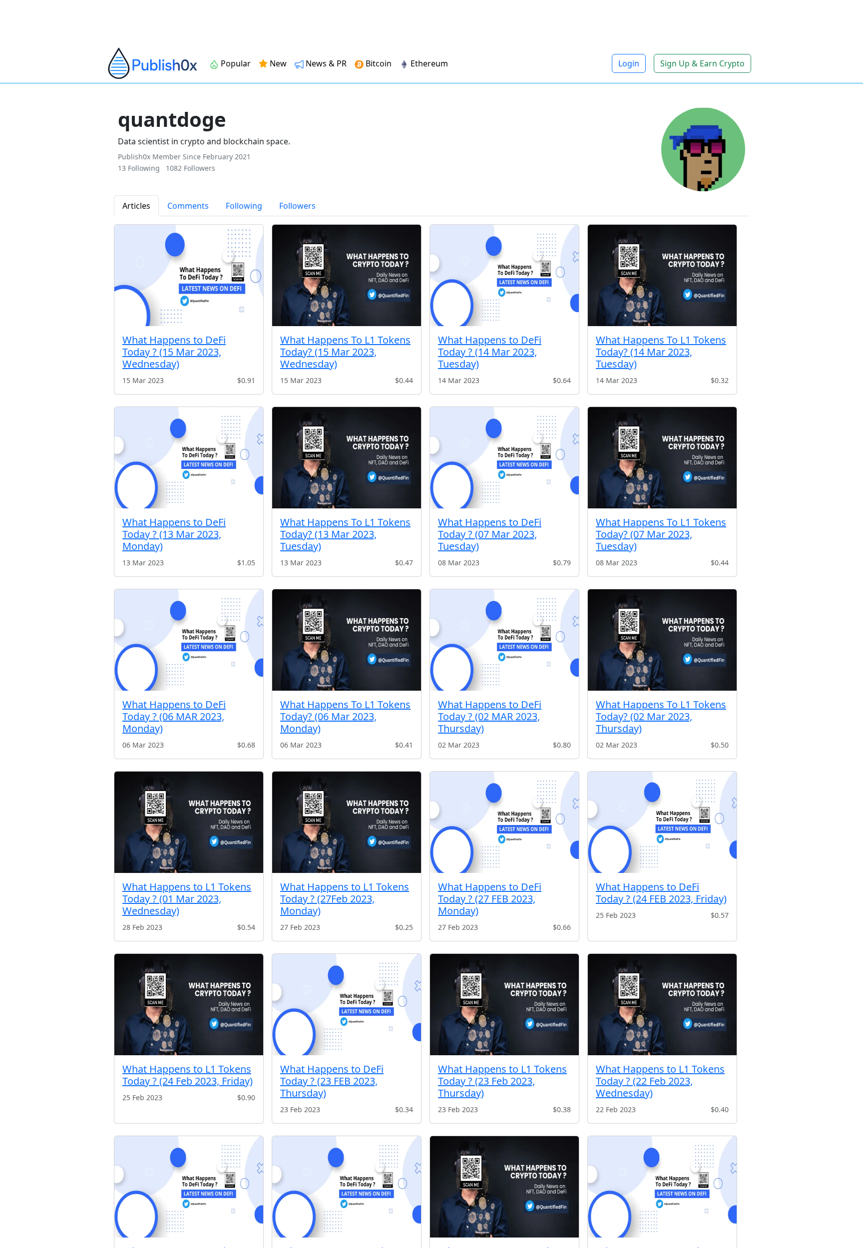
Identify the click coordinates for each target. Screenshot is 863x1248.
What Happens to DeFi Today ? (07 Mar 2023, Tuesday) (489, 534)
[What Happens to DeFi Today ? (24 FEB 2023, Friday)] (662, 822)
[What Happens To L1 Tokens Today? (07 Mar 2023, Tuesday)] (662, 457)
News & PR (325, 63)
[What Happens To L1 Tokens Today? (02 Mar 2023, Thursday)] (662, 640)
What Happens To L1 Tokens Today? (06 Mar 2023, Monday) (345, 716)
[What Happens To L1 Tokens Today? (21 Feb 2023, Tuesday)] (504, 1187)
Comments (188, 205)
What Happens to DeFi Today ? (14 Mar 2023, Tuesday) (489, 352)
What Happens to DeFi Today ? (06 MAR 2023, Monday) (174, 716)
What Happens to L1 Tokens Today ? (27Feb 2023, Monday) (344, 898)
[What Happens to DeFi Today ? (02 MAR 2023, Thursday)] (504, 640)
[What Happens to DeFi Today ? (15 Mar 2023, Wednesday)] (188, 275)
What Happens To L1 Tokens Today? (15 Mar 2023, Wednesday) (345, 352)
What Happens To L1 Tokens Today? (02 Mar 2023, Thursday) (661, 716)
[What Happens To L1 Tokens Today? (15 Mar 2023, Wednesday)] (346, 275)
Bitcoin (378, 63)
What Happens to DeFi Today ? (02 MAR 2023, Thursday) (489, 716)
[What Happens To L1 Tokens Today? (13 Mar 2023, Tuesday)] (346, 457)
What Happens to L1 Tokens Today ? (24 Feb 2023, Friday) (187, 1075)
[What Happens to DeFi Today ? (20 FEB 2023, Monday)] (662, 1187)
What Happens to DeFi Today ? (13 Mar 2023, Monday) (174, 534)
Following (244, 205)
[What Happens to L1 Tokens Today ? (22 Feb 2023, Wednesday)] (662, 1004)
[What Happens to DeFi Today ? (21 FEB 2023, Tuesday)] (346, 1187)
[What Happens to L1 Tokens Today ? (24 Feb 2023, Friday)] (188, 1004)
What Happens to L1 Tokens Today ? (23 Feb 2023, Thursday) (502, 1081)
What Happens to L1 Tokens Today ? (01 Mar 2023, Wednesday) (186, 898)
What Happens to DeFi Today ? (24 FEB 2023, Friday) (661, 892)
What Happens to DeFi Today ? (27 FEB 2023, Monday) (489, 898)
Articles (136, 205)
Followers (297, 205)
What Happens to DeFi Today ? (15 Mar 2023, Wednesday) (174, 352)
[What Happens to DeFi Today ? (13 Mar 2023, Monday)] (188, 457)
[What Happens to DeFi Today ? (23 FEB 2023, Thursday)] (346, 1004)
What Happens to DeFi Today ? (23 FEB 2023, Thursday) (332, 1081)
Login (628, 63)
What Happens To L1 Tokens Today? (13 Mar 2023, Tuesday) (345, 534)
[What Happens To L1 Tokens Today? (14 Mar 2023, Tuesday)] (662, 275)
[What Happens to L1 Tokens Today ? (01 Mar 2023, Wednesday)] (188, 822)
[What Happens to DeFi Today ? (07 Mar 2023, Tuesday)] (504, 457)
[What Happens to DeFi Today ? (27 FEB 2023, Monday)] (504, 822)
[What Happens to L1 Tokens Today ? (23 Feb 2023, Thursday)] (504, 1004)
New (277, 63)
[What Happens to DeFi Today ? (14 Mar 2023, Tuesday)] (504, 275)
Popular (235, 63)
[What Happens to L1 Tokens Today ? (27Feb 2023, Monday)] (346, 822)
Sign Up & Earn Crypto (702, 63)
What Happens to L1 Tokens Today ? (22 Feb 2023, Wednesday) (660, 1081)
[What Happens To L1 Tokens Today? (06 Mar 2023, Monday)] (346, 640)
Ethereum (428, 63)
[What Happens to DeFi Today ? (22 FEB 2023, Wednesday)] (188, 1187)
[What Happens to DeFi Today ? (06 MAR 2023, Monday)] (188, 640)
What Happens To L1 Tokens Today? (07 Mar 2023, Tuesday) (661, 534)
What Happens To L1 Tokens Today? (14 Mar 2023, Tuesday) (661, 352)
